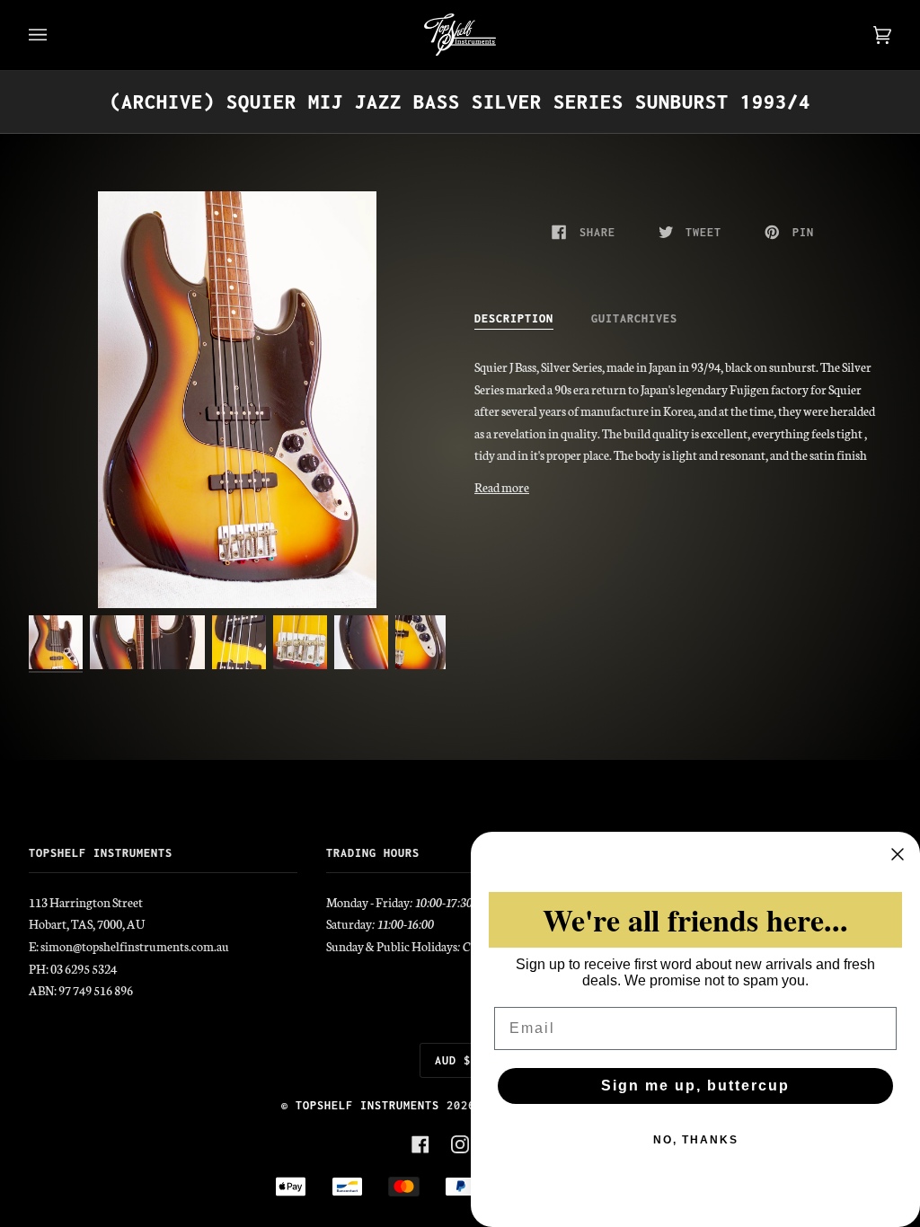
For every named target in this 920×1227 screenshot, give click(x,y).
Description (513, 318)
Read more (501, 487)
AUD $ (453, 1060)
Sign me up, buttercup (695, 1085)
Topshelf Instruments (367, 1105)
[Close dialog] (897, 854)
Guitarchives (634, 318)
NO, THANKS (696, 1140)
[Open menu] (56, 35)
